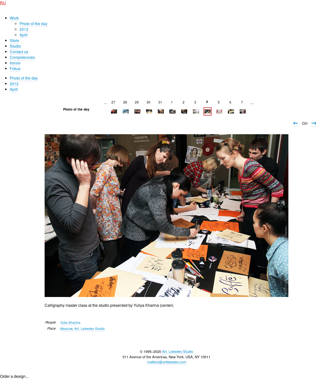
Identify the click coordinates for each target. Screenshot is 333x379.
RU (3, 3)
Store (14, 40)
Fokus (15, 68)
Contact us (19, 51)
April (24, 35)
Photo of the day (34, 23)
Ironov (15, 63)
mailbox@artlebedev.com (166, 361)
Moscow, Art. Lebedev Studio (82, 328)
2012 (24, 29)
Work (14, 18)
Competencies (22, 57)
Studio (15, 46)
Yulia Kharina (70, 322)
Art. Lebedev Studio (177, 351)
